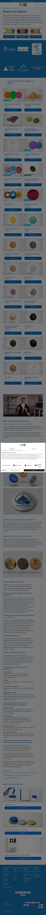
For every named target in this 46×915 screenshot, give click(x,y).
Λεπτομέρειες (34, 448)
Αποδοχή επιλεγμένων (15, 470)
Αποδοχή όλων (34, 470)
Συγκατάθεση (11, 448)
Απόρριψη (3, 470)
